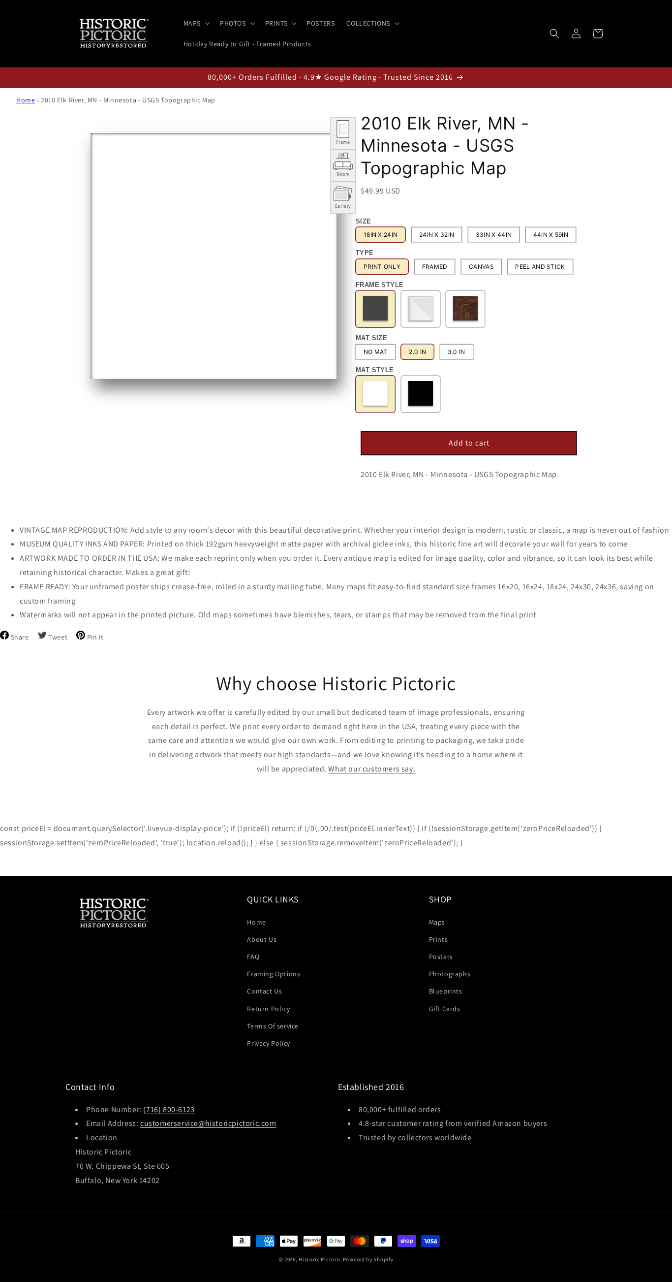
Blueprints (445, 991)
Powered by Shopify (368, 1259)
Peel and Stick (540, 266)
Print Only (382, 266)
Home (25, 100)
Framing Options (273, 973)
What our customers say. (371, 769)
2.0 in (417, 351)
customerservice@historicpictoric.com (208, 1124)
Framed (435, 266)
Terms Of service (273, 1025)
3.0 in (456, 351)
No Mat (376, 351)
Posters (441, 956)
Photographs (450, 973)
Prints (438, 938)
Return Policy (268, 1008)
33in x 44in (494, 234)
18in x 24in (380, 234)
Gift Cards (444, 1008)
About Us (261, 938)
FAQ (253, 956)
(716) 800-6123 (168, 1109)
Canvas (481, 266)
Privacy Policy (268, 1042)
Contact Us (264, 991)
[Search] (554, 33)
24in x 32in (436, 234)
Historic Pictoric (320, 1259)
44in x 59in (550, 234)
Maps (437, 921)
